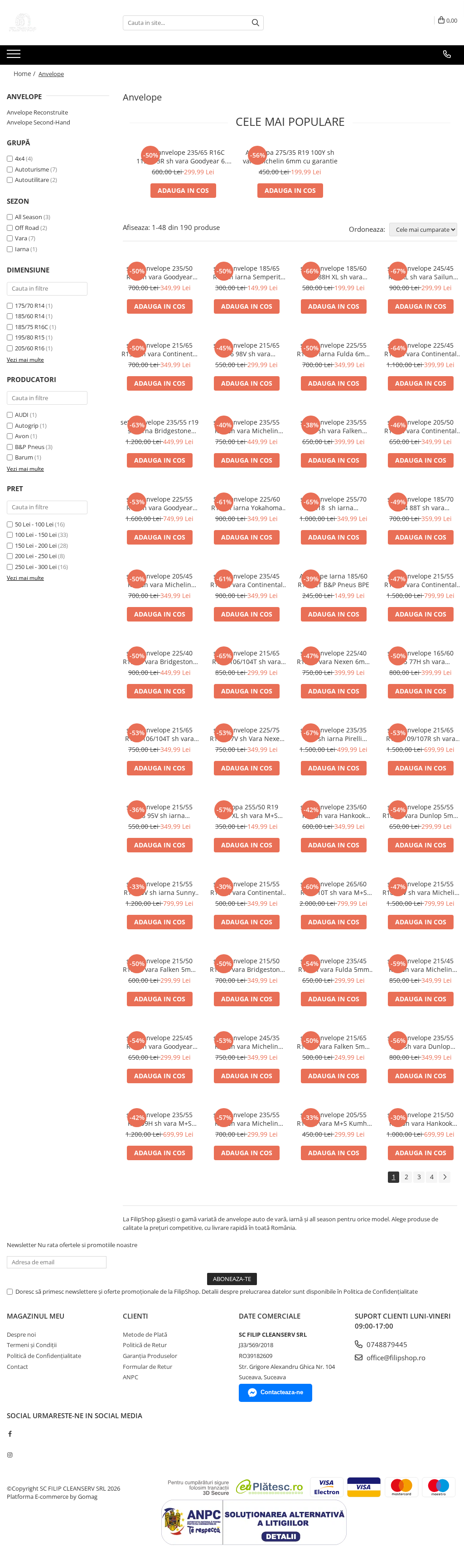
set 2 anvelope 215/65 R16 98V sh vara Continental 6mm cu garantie (246, 349)
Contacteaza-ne (282, 1392)
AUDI (22, 415)
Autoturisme (32, 169)
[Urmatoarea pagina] (444, 1177)
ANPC (130, 1377)
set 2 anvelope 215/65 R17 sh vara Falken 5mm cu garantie (334, 1042)
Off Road (27, 228)
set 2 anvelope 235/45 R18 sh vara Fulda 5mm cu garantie (333, 965)
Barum (24, 457)
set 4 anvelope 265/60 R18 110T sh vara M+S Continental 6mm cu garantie (333, 888)
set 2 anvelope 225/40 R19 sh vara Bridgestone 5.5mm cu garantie (160, 657)
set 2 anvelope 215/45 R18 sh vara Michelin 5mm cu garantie (420, 965)
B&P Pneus (29, 447)
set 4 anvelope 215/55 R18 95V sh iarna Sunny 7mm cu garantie (159, 888)
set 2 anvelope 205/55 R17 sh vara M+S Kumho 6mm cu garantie (334, 1119)
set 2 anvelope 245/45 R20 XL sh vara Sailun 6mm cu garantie (420, 272)
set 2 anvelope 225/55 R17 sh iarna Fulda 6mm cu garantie (334, 349)
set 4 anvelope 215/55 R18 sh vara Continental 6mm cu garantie (420, 580)
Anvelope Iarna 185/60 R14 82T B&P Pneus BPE (333, 580)
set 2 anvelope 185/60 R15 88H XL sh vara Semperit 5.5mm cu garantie (333, 272)
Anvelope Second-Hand (38, 122)
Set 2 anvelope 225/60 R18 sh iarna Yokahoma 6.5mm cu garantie (246, 503)
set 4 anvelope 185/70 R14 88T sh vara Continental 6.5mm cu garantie (420, 503)
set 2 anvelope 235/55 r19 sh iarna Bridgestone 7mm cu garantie (159, 426)
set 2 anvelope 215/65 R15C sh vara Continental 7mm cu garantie (159, 349)
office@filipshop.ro (395, 1357)
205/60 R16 (29, 348)
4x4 (19, 158)
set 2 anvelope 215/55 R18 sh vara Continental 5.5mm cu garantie (246, 888)
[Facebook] (10, 1434)
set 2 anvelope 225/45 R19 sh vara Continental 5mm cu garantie (420, 349)
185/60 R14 (29, 316)
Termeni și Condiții (32, 1345)
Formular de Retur (147, 1367)
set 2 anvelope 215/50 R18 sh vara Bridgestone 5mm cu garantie (247, 965)
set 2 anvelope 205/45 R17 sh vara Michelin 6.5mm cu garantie (159, 580)
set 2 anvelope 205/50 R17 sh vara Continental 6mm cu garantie (420, 426)
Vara (21, 238)
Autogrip (27, 425)
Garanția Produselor (150, 1356)
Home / (25, 73)
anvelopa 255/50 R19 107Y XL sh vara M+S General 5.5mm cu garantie (246, 811)
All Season (28, 217)
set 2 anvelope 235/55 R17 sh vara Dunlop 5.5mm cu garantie (420, 1042)
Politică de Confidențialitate (44, 1356)
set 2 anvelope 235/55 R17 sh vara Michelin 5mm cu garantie (246, 1119)
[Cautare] (255, 22)
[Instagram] (10, 1455)
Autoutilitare (32, 180)
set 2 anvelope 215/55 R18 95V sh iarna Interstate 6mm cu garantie (159, 811)
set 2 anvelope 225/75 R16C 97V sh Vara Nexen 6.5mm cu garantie (247, 734)
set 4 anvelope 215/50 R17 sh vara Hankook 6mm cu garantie (420, 1119)
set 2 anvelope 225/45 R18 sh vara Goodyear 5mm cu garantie (159, 1042)
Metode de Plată (145, 1334)
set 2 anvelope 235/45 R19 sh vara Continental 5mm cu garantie (246, 580)
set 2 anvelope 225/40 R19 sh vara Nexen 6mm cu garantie (334, 657)
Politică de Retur (145, 1345)
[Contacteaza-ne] (447, 54)
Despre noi (21, 1334)
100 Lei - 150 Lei (36, 535)
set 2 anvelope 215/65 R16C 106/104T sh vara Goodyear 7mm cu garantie (246, 657)
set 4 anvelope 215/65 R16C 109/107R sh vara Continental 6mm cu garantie (420, 734)
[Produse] (15, 56)
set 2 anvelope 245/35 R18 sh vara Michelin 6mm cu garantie (246, 1042)
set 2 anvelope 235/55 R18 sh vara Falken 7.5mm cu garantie (333, 426)
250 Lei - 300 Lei (36, 567)
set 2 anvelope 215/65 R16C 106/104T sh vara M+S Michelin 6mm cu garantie (159, 734)
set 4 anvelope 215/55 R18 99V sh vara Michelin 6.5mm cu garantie (420, 888)
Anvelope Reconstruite (37, 112)
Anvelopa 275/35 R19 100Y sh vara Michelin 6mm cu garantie (290, 156)
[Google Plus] (10, 1444)
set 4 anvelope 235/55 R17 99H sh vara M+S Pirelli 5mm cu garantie (159, 1119)
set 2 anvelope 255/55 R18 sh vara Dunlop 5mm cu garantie (420, 811)
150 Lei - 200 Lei (36, 545)
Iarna (22, 249)
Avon (22, 436)
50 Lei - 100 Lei (34, 524)
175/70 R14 (29, 305)
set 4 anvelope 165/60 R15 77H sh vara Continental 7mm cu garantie (420, 657)
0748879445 (386, 1344)
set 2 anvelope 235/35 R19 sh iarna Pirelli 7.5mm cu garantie (333, 734)
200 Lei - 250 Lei (36, 556)
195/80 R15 (29, 337)
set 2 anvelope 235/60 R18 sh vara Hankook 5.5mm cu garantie (333, 811)
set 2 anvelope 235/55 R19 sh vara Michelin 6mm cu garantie (246, 426)
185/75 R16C (31, 327)
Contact (17, 1367)
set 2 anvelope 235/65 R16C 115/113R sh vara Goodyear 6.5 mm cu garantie (183, 156)
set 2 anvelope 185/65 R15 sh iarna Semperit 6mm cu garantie (246, 272)
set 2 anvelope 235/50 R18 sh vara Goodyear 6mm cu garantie (159, 272)
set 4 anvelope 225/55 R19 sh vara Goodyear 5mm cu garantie (159, 503)
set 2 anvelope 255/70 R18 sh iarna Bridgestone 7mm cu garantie (333, 503)
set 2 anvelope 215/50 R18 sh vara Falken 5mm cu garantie (160, 965)
